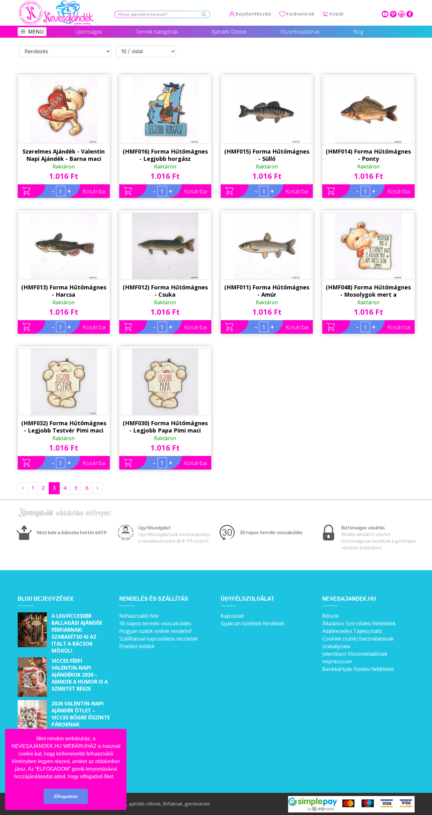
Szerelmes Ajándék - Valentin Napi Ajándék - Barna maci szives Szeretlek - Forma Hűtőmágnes (63, 155)
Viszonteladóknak (299, 31)
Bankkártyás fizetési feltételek (358, 669)
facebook (409, 14)
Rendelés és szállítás (153, 599)
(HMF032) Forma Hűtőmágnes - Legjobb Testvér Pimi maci (63, 426)
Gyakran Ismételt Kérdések (253, 623)
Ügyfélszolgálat (248, 599)
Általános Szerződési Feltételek (359, 623)
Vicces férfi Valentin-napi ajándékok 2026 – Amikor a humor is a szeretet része (80, 674)
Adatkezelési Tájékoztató (352, 631)
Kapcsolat (232, 615)
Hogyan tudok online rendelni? (155, 631)
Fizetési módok (137, 646)
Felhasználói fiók (139, 615)
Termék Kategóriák (157, 31)
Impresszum (337, 661)
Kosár (337, 14)
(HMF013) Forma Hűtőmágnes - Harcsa (63, 290)
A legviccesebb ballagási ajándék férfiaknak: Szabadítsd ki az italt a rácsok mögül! (77, 633)
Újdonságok (88, 31)
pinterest (393, 14)
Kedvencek (300, 14)
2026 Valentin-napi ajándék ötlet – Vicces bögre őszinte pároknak (81, 714)
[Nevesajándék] (57, 2)
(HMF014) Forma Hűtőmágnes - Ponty (368, 155)
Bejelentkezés (253, 14)
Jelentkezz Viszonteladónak (354, 653)
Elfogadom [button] (65, 796)
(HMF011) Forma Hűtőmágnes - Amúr (266, 290)
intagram (401, 14)
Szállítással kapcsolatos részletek (158, 638)
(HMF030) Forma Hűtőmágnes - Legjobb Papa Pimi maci (165, 426)
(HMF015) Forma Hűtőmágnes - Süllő (266, 155)
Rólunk (330, 615)
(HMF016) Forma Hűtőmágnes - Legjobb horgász (165, 155)
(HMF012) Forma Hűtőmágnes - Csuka (165, 290)
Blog (358, 31)
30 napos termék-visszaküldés (155, 623)
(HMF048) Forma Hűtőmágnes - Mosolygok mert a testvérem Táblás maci (368, 291)
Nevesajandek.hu (349, 599)
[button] (117, 777)
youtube (385, 14)
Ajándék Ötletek (229, 31)
